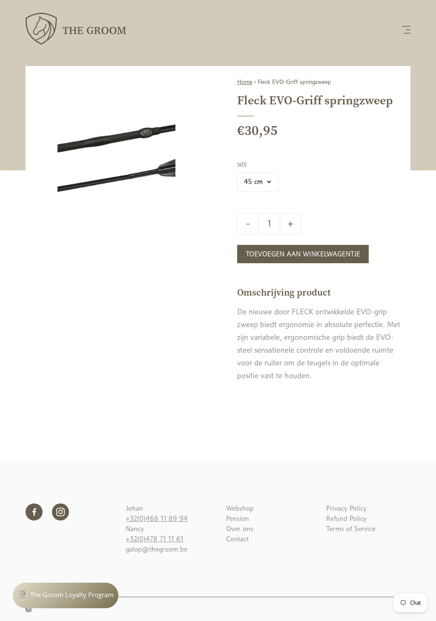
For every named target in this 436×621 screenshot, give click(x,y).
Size (242, 164)
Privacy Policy (346, 508)
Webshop (240, 508)
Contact (237, 539)
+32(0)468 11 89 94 (157, 519)
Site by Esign (29, 608)
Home (244, 82)
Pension (237, 519)
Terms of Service (351, 529)
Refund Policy (346, 519)
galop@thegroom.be (156, 549)
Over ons (239, 529)
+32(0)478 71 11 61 (155, 539)
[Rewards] (65, 595)
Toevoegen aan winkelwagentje (303, 254)
